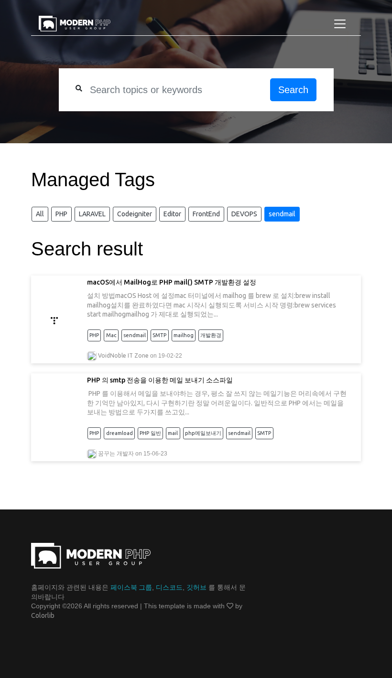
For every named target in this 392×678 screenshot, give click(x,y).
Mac (111, 335)
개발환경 (210, 335)
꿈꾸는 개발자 (116, 453)
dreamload (119, 433)
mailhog (184, 335)
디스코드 (169, 587)
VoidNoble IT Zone (123, 355)
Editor (172, 214)
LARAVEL (92, 214)
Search (293, 90)
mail (173, 433)
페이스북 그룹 (131, 587)
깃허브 (196, 587)
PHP (61, 214)
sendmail (282, 214)
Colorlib (42, 615)
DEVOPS (244, 214)
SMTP (159, 335)
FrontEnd (206, 214)
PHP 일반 (150, 433)
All (40, 214)
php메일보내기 (203, 433)
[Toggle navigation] (340, 23)
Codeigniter (134, 214)
